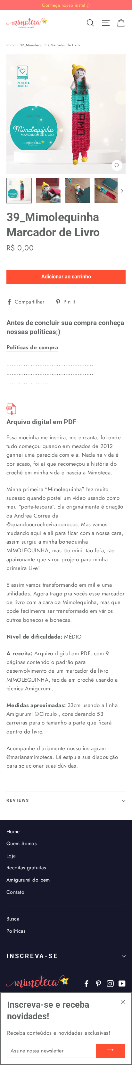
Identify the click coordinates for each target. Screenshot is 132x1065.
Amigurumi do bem (28, 879)
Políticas (16, 931)
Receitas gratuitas (26, 867)
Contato (15, 892)
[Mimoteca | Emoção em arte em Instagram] (110, 983)
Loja (11, 855)
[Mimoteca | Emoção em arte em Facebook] (86, 983)
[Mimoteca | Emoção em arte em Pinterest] (98, 983)
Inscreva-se (32, 956)
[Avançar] (122, 190)
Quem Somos (21, 843)
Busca (13, 918)
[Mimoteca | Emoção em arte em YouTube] (122, 983)
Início (11, 45)
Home (13, 831)
